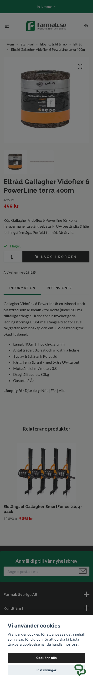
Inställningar (46, 670)
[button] (80, 670)
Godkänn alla (46, 658)
